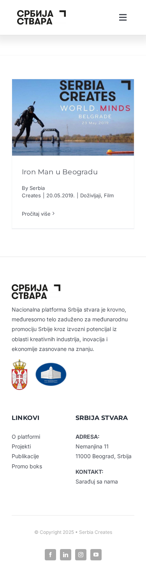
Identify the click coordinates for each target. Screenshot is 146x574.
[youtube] (96, 554)
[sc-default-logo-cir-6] (41, 13)
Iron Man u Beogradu (60, 172)
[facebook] (50, 554)
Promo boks (27, 466)
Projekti (21, 446)
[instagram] (80, 554)
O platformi (26, 436)
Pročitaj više (36, 214)
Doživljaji (90, 195)
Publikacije (25, 456)
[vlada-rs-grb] (19, 362)
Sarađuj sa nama (97, 481)
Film (109, 195)
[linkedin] (65, 554)
